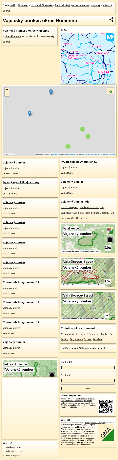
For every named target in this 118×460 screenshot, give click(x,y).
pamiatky (95, 5)
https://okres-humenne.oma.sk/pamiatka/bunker (98, 154)
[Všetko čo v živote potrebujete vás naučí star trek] (88, 83)
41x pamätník (68, 334)
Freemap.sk (70, 154)
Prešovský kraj (62, 5)
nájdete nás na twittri (14, 447)
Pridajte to (81, 442)
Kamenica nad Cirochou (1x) (99, 213)
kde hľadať (66, 362)
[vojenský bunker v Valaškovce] (88, 252)
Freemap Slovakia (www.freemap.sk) (77, 428)
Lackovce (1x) (68, 218)
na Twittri (88, 401)
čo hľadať (66, 375)
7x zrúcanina (76, 339)
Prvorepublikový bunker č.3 (79, 161)
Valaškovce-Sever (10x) (92, 207)
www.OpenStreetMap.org (95, 423)
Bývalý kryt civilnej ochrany (21, 182)
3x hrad (88, 339)
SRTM (89, 440)
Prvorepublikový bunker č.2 (21, 282)
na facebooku (81, 398)
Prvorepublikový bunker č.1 (21, 302)
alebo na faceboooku (14, 451)
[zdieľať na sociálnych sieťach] (111, 19)
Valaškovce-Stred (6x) (72, 213)
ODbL (85, 425)
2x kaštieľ (97, 339)
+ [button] (7, 89)
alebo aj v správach (14, 455)
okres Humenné (80, 5)
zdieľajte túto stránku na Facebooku (78, 399)
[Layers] (110, 91)
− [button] (7, 94)
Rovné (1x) (81, 218)
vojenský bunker (14, 162)
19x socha (81, 334)
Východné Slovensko (42, 5)
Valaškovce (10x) (69, 207)
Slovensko (23, 5)
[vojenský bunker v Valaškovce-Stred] (88, 319)
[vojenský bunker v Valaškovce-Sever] (88, 286)
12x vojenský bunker (97, 334)
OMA (12, 5)
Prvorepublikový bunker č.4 (21, 322)
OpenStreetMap (55, 154)
